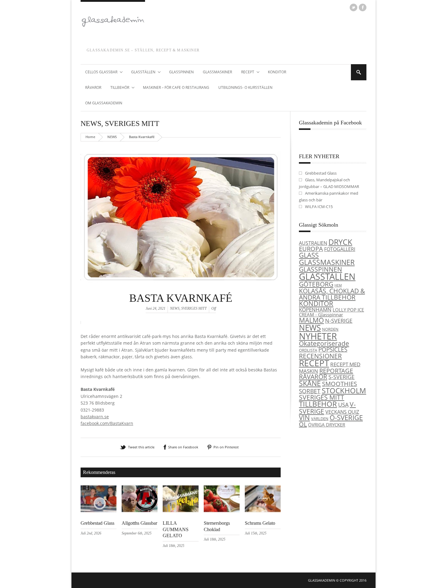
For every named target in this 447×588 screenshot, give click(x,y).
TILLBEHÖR (117, 88)
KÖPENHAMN (315, 309)
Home (90, 136)
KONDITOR (277, 72)
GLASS (309, 255)
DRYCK (340, 242)
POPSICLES (332, 349)
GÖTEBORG (316, 284)
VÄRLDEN (319, 418)
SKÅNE (310, 383)
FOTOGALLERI (339, 249)
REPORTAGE (336, 370)
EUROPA (311, 249)
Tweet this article (141, 447)
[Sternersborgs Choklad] (222, 511)
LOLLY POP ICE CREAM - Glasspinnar (331, 312)
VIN (304, 417)
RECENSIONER (320, 355)
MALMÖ (311, 320)
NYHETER (318, 336)
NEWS (91, 123)
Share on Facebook (183, 447)
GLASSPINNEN (181, 72)
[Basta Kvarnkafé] (181, 290)
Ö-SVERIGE (346, 417)
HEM (338, 285)
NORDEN (330, 329)
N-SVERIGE (338, 320)
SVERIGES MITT (132, 123)
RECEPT (245, 72)
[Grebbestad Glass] (98, 511)
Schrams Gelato (260, 523)
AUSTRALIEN (313, 243)
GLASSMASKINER (217, 72)
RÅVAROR (93, 87)
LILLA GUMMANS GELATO (176, 529)
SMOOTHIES (339, 384)
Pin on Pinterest (226, 447)
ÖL (303, 424)
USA (343, 404)
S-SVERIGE (341, 377)
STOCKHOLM (344, 390)
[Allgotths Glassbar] (140, 511)
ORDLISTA (308, 350)
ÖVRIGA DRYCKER (326, 425)
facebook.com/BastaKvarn (107, 423)
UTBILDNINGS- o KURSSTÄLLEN (245, 87)
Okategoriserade (324, 343)
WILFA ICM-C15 (319, 206)
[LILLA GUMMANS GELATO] (181, 511)
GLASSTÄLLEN (140, 72)
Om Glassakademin (103, 103)
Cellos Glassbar (99, 72)
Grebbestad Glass (97, 523)
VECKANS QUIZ (342, 412)
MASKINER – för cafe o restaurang (176, 87)
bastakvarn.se (95, 416)
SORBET (310, 391)
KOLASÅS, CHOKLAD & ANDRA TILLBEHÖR (332, 293)
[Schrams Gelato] (263, 511)
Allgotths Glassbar (139, 523)
